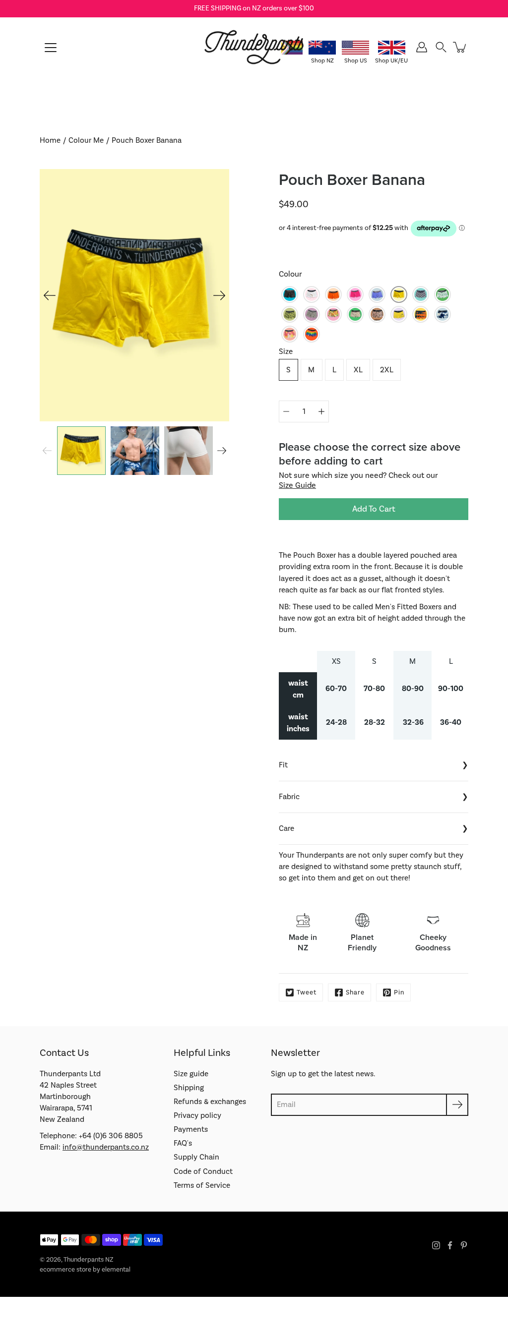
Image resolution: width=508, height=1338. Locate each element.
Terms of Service (202, 1185)
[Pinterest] (463, 1245)
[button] (441, 47)
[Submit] (457, 1105)
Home (50, 140)
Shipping (189, 1088)
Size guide (191, 1074)
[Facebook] (449, 1245)
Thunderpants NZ (88, 1260)
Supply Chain (196, 1157)
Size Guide (297, 485)
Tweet (307, 992)
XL (358, 370)
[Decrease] (286, 411)
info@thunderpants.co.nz (106, 1147)
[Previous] (50, 295)
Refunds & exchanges (210, 1101)
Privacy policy (197, 1115)
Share (355, 992)
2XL (386, 370)
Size (286, 351)
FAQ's (183, 1143)
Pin (399, 992)
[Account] (422, 47)
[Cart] (460, 47)
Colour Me (86, 140)
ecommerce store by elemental (85, 1270)
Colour (290, 274)
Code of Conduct (203, 1171)
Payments (191, 1129)
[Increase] (321, 411)
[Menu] (51, 47)
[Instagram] (436, 1245)
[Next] (219, 295)
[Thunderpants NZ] (254, 47)
